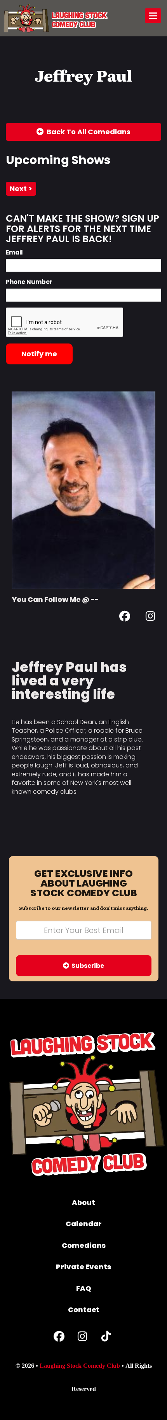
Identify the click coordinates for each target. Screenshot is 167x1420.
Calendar (84, 1224)
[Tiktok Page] (106, 1338)
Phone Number (29, 282)
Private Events (83, 1266)
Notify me (39, 354)
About (83, 1202)
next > (21, 188)
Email (14, 252)
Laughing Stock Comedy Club (80, 1365)
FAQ (83, 1288)
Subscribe (86, 965)
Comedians (84, 1245)
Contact (83, 1309)
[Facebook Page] (124, 617)
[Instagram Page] (150, 617)
